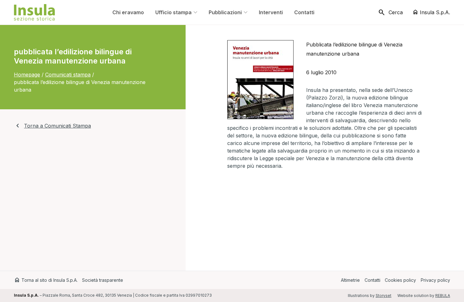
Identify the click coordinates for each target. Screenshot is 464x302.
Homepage (27, 74)
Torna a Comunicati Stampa (52, 126)
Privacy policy (435, 280)
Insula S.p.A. (431, 12)
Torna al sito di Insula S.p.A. (46, 280)
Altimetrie (350, 280)
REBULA (442, 295)
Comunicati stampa (68, 74)
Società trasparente (102, 280)
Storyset (383, 295)
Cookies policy (400, 280)
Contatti (372, 280)
